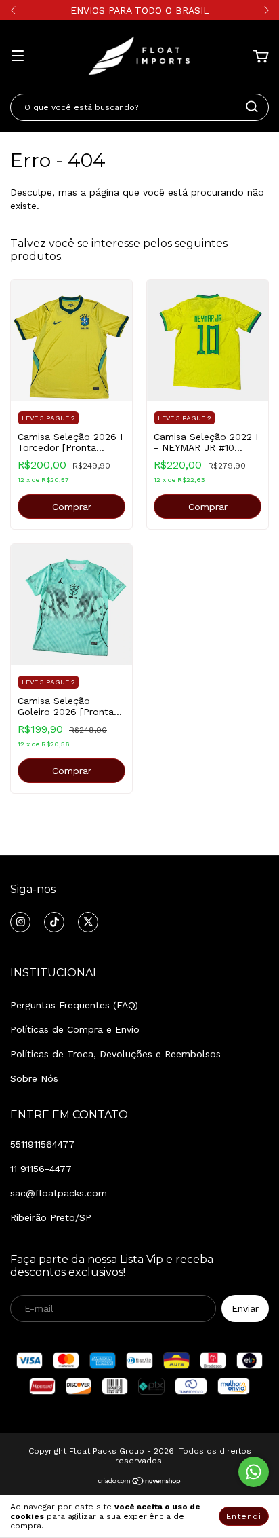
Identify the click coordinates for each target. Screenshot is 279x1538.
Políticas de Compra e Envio (75, 1029)
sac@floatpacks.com (58, 1193)
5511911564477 (42, 1144)
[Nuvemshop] (140, 1483)
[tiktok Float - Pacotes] (54, 922)
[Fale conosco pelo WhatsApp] (253, 1472)
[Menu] (17, 57)
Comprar (71, 506)
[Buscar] (252, 106)
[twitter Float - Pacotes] (88, 922)
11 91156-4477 (41, 1168)
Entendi (243, 1516)
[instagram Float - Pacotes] (20, 922)
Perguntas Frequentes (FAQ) (74, 1005)
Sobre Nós (34, 1078)
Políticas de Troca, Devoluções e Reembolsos (115, 1053)
